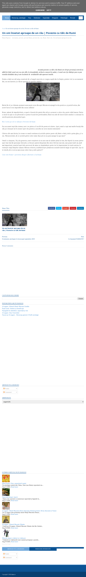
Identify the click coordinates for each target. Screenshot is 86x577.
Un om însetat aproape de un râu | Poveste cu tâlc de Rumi (13, 229)
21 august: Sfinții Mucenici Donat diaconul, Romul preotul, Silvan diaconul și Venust (29, 511)
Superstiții (46, 18)
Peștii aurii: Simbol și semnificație (13, 308)
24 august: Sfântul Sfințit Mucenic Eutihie (15, 306)
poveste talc (36, 38)
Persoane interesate (43, 549)
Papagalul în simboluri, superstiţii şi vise (15, 310)
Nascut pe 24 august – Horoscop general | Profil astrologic (20, 315)
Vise (29, 18)
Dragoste (55, 18)
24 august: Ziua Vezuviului (10, 313)
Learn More (40, 10)
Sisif (48, 38)
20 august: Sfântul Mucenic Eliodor (13, 524)
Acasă (3, 28)
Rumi (44, 38)
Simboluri (37, 18)
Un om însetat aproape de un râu (62, 38)
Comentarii (8, 392)
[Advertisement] (19, 55)
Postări (7, 388)
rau (41, 38)
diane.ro (14, 574)
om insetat (15, 38)
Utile (13, 22)
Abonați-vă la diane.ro (15, 549)
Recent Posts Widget (6, 544)
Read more (14, 487)
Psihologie (64, 18)
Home (7, 18)
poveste (21, 38)
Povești (72, 18)
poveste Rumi (28, 38)
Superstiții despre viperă (10, 497)
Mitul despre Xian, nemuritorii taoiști (14, 483)
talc (51, 38)
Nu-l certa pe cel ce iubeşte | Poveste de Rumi (18, 122)
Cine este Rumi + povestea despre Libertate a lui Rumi (21, 155)
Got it (49, 10)
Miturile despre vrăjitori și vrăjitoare (14, 538)
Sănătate (6, 22)
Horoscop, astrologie (18, 18)
